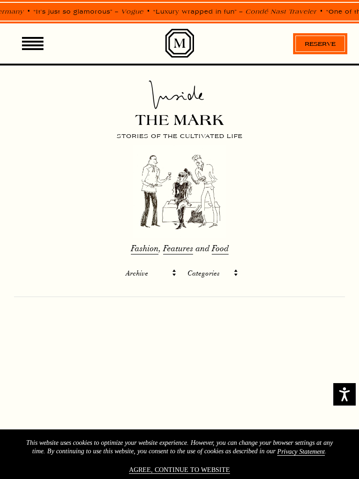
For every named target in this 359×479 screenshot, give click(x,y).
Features (178, 248)
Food (220, 248)
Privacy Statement (301, 451)
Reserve (320, 43)
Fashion (144, 248)
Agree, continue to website (179, 469)
